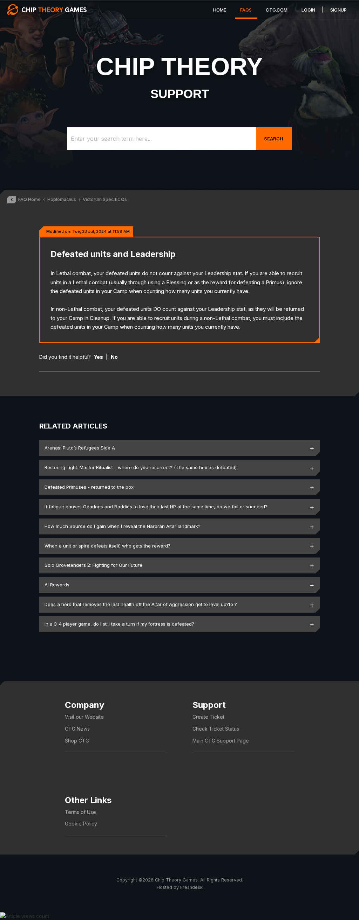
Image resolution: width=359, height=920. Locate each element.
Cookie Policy (81, 824)
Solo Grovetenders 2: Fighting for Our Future (93, 565)
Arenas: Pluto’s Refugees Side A (80, 448)
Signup (338, 10)
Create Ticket (208, 717)
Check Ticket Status (215, 729)
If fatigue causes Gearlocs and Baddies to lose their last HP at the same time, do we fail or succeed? (156, 506)
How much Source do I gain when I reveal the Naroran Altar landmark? (123, 526)
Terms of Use (80, 812)
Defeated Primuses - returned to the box (89, 487)
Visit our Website (84, 717)
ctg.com (276, 10)
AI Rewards (57, 584)
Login (308, 10)
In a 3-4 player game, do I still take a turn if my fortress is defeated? (119, 624)
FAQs (246, 10)
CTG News (77, 729)
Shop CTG (77, 741)
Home (219, 10)
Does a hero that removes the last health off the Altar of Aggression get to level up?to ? (141, 604)
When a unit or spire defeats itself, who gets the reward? (107, 546)
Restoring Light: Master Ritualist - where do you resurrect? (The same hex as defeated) (141, 467)
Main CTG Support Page (220, 741)
